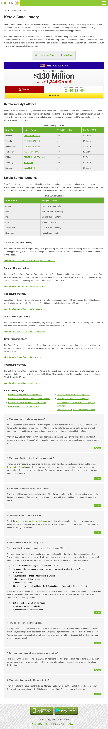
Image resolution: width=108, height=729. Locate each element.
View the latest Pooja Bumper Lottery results (23, 383)
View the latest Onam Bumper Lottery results (23, 357)
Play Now (54, 95)
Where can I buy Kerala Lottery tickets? (25, 395)
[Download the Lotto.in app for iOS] (42, 711)
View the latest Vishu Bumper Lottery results (23, 309)
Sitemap (72, 724)
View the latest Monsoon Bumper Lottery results (24, 331)
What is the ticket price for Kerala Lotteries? (76, 410)
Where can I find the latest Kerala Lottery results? (29, 398)
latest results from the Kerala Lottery (31, 521)
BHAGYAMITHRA (32, 136)
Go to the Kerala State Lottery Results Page (54, 55)
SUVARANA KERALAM (34, 157)
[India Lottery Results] (10, 3)
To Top (97, 448)
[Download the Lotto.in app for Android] (66, 711)
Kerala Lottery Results (16, 467)
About (47, 724)
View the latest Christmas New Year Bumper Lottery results (29, 260)
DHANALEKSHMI (32, 146)
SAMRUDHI (29, 168)
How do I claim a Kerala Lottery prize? (73, 395)
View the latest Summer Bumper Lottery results (24, 286)
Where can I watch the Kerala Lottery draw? (27, 402)
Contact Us (37, 724)
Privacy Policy (59, 724)
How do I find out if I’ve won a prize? (23, 406)
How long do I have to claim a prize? (73, 398)
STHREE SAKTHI (32, 141)
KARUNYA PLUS (31, 152)
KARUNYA (28, 162)
